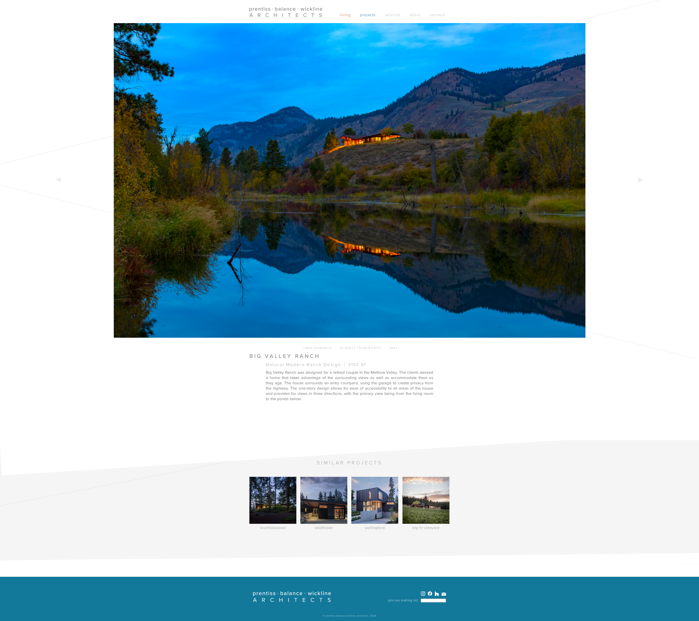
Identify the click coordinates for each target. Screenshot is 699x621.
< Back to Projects (317, 348)
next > (395, 348)
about (415, 15)
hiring (345, 15)
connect (437, 15)
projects (368, 15)
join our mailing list (403, 600)
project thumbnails (361, 347)
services (392, 15)
